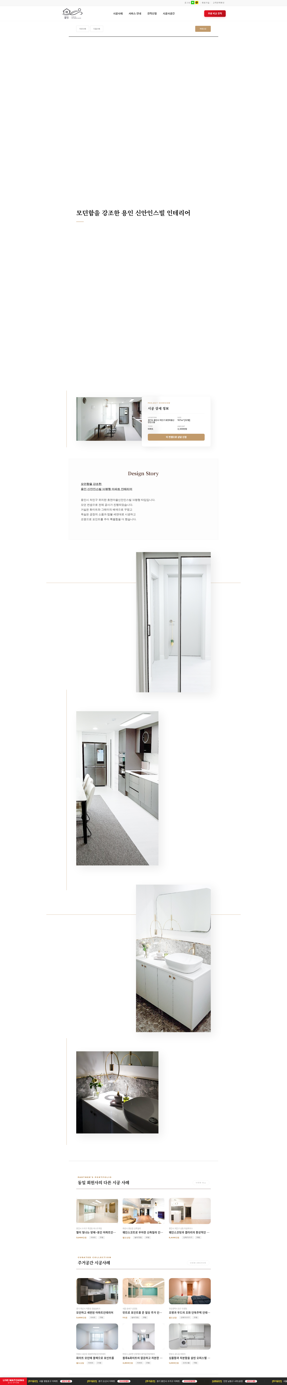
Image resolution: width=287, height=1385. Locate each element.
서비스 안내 (135, 13)
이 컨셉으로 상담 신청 (176, 437)
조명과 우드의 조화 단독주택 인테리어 (190, 1312)
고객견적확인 (219, 3)
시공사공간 (169, 13)
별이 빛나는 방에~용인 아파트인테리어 (97, 1232)
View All (201, 1183)
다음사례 (96, 29)
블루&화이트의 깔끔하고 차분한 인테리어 (143, 1358)
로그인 (187, 3)
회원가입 (206, 3)
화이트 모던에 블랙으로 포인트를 (95, 1358)
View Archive (198, 1263)
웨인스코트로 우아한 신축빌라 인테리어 (143, 1232)
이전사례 (82, 29)
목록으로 (203, 29)
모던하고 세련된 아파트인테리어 (94, 1312)
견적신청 (152, 13)
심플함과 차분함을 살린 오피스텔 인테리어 (190, 1358)
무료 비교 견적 (215, 13)
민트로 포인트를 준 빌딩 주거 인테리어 (143, 1312)
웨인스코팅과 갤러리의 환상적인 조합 (190, 1232)
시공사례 (118, 13)
